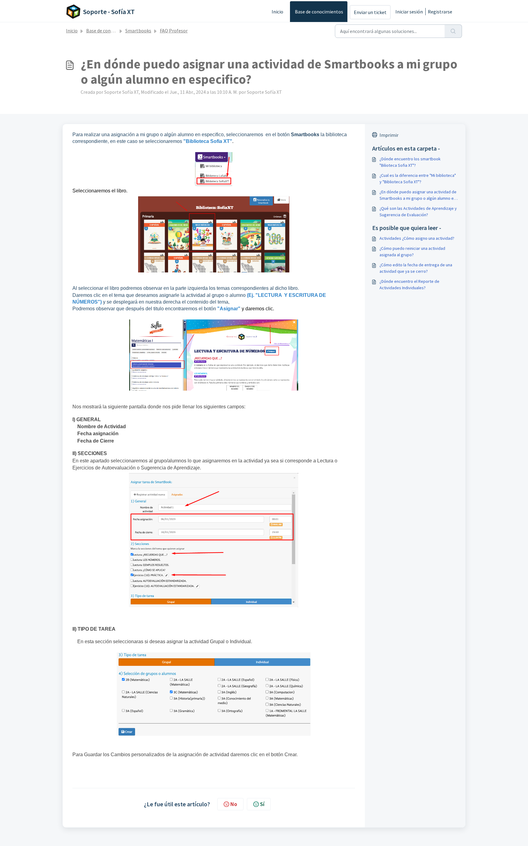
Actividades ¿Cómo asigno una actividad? (417, 238)
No (233, 804)
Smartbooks (138, 30)
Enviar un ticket (370, 12)
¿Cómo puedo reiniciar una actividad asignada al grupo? (412, 251)
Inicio (277, 12)
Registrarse (440, 12)
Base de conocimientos (319, 12)
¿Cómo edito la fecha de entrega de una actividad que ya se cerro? (416, 268)
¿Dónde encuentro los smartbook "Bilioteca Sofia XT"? (410, 162)
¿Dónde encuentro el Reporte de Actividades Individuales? (409, 284)
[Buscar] (453, 31)
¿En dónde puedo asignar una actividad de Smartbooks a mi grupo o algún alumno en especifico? (418, 195)
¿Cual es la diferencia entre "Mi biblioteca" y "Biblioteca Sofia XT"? (418, 178)
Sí (262, 804)
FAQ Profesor (174, 30)
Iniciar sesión (409, 12)
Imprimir (389, 135)
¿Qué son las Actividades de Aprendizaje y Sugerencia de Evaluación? (418, 211)
